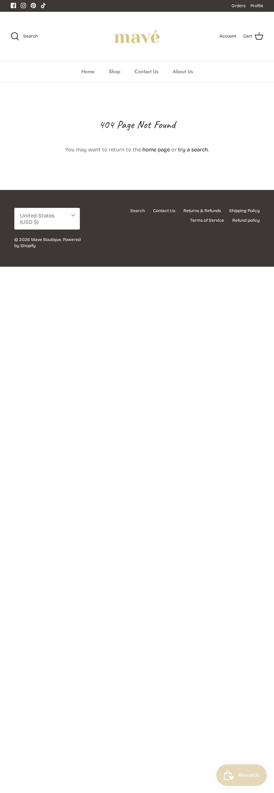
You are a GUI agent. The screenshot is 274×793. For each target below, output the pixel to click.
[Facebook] (13, 5)
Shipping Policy (244, 210)
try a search (193, 149)
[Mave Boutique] (137, 36)
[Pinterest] (33, 5)
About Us (183, 71)
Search (137, 210)
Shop (114, 71)
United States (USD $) (37, 218)
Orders (238, 5)
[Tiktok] (43, 5)
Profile (256, 5)
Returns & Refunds (202, 210)
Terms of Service (207, 220)
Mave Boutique (46, 239)
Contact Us (146, 71)
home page (156, 149)
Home (88, 71)
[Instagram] (23, 5)
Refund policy (246, 220)
